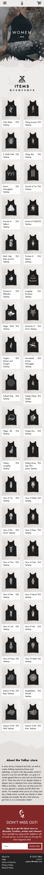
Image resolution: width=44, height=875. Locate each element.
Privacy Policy (7, 865)
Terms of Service (9, 862)
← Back (21, 37)
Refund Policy (7, 867)
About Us (5, 856)
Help (4, 859)
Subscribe (34, 846)
